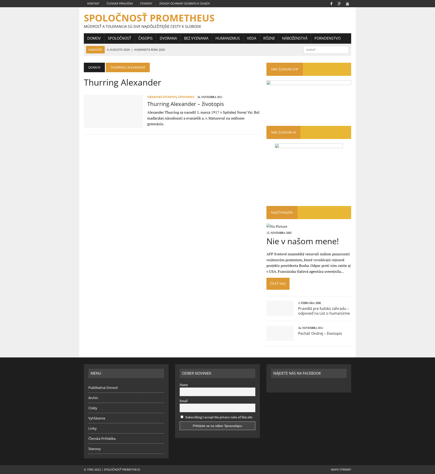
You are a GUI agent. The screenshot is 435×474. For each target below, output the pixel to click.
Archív (93, 397)
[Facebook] (331, 3)
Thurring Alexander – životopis (185, 104)
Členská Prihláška (119, 3)
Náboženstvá (294, 38)
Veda (251, 38)
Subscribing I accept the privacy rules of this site (218, 417)
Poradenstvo (327, 38)
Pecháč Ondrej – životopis (320, 333)
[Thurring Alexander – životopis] (113, 124)
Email (184, 401)
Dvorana (168, 38)
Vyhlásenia (96, 418)
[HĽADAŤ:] (326, 49)
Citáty (92, 408)
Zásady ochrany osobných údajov (184, 3)
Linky (92, 428)
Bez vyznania (196, 38)
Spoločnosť (119, 38)
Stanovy (146, 3)
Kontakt (93, 3)
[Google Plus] (339, 3)
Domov (94, 38)
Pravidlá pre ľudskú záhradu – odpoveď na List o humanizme (324, 311)
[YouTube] (347, 3)
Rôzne (269, 38)
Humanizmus (227, 38)
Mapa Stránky (341, 470)
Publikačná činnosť (103, 387)
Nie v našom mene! (302, 241)
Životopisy (186, 97)
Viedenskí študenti (161, 97)
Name (184, 385)
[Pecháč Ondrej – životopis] (280, 337)
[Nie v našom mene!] (276, 226)
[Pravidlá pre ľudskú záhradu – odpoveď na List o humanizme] (280, 312)
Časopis (145, 38)
